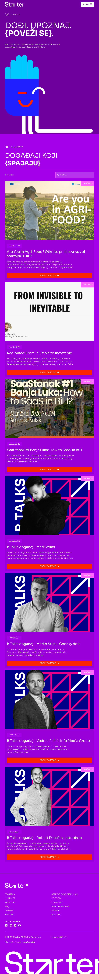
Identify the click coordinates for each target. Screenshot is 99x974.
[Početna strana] (14, 4)
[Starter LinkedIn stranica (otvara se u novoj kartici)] (6, 925)
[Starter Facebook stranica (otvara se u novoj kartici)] (15, 925)
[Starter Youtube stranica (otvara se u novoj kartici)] (19, 925)
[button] (87, 4)
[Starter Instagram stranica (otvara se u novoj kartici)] (10, 925)
